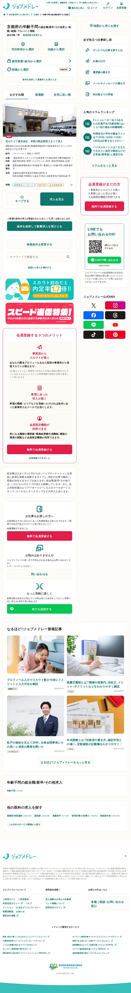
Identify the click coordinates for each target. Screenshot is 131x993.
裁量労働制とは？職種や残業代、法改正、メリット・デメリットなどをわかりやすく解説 (95, 684)
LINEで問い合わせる (106, 260)
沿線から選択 (56, 49)
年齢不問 (14, 790)
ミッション (8, 907)
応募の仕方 (99, 61)
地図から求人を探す (106, 26)
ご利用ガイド (73, 2)
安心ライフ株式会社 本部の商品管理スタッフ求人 (34, 141)
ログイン (108, 7)
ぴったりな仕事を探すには (108, 50)
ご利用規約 (23, 899)
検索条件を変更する (39, 244)
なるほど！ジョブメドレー (28, 907)
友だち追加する (42, 609)
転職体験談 (8, 911)
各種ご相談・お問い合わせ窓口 (107, 904)
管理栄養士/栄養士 (84, 815)
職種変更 (63, 2)
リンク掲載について (55, 903)
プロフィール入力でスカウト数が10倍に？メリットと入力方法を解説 (35, 682)
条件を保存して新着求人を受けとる (40, 79)
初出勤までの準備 (103, 94)
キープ (94, 7)
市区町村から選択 (23, 49)
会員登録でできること (39, 458)
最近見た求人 (78, 7)
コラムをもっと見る (104, 165)
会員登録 (121, 7)
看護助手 (61, 815)
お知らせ (20, 911)
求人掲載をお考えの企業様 (58, 899)
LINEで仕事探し (52, 2)
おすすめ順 (17, 94)
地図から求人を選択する (39, 267)
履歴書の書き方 (101, 72)
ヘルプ (29, 903)
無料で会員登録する (39, 449)
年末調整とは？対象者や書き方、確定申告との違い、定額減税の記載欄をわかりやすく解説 (94, 742)
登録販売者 (110, 815)
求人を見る (57, 199)
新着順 (39, 94)
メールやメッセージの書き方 (109, 83)
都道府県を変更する (32, 34)
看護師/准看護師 (19, 815)
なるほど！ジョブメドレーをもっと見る (65, 762)
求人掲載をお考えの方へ (89, 2)
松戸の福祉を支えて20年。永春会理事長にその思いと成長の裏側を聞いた (35, 744)
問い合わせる (39, 574)
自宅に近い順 (62, 94)
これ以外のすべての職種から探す (24, 824)
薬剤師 (42, 815)
